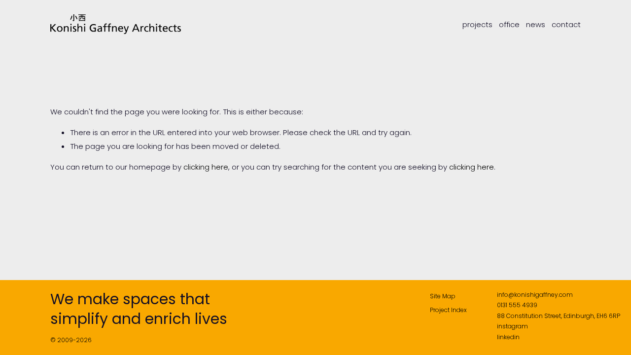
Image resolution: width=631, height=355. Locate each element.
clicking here (205, 167)
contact (566, 25)
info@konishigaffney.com (535, 294)
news (535, 25)
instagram (512, 326)
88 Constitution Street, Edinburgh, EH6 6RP (558, 316)
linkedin (508, 337)
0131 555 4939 (517, 305)
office (509, 25)
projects (477, 25)
